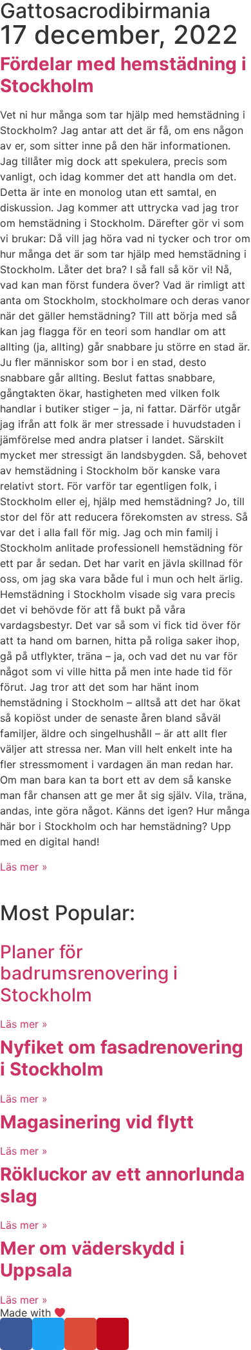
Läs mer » (24, 866)
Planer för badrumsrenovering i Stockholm (89, 973)
